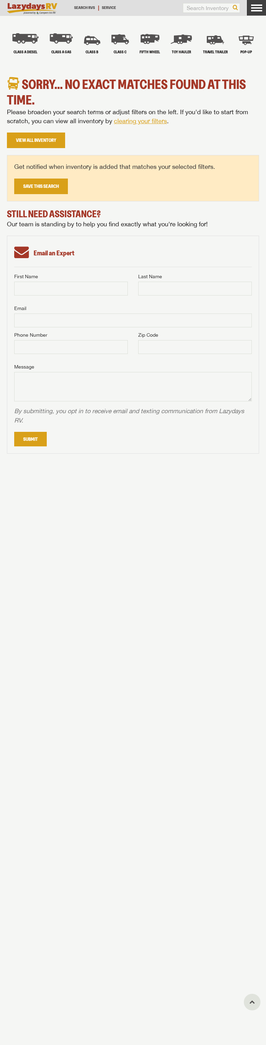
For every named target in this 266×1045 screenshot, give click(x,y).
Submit (30, 439)
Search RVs (84, 7)
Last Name (150, 276)
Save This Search (41, 186)
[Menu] (256, 8)
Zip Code (148, 335)
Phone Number (30, 335)
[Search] (235, 8)
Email (20, 308)
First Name (26, 276)
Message (24, 366)
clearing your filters (140, 121)
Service (109, 7)
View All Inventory (36, 140)
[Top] (252, 1002)
